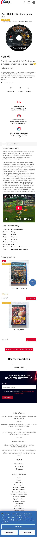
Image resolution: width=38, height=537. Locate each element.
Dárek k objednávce (19, 501)
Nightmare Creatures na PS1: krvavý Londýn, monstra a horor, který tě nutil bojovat (19, 425)
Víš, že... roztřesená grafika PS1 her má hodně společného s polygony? (19, 446)
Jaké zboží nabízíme (19, 496)
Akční (13, 249)
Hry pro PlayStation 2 (17, 229)
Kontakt (19, 480)
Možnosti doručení (7, 68)
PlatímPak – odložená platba (19, 494)
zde (7, 522)
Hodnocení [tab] (10, 144)
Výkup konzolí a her (19, 499)
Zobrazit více (19, 367)
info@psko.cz (20, 464)
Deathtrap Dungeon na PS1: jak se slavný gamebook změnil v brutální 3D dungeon (19, 433)
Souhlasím (27, 532)
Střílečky (25, 249)
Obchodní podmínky (19, 489)
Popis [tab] (4, 144)
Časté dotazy (19, 482)
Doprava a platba (19, 485)
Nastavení (18, 526)
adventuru (14, 77)
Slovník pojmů (19, 503)
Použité (13, 234)
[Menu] (34, 2)
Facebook (20, 466)
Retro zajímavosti (19, 508)
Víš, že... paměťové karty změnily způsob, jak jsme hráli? (19, 454)
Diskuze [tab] (16, 144)
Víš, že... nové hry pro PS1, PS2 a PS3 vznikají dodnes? (19, 450)
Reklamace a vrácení (19, 487)
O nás (19, 478)
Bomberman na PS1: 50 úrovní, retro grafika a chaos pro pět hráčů (19, 417)
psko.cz (20, 469)
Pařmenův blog (19, 506)
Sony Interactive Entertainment (20, 247)
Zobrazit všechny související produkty (19, 349)
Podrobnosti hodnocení (25, 21)
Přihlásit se (8, 397)
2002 (12, 244)
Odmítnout (9, 532)
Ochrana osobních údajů (19, 492)
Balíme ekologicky (19, 510)
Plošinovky (18, 249)
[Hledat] (24, 2)
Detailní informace (6, 83)
